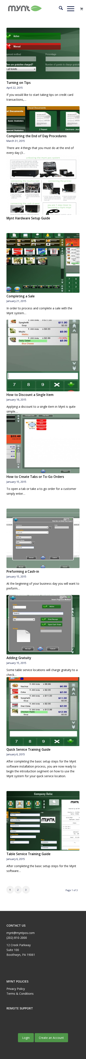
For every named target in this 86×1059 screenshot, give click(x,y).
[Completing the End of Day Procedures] (43, 119)
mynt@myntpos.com (20, 933)
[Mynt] (35, 8)
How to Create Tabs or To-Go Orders (35, 477)
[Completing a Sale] (43, 263)
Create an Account (51, 1038)
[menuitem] (59, 8)
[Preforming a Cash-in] (43, 538)
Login (26, 1038)
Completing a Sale (20, 296)
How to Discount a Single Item (29, 395)
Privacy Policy (15, 989)
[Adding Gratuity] (43, 624)
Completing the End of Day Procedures (36, 136)
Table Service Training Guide (28, 854)
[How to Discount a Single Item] (43, 355)
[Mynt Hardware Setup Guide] (43, 185)
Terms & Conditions (20, 994)
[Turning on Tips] (43, 53)
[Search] (59, 8)
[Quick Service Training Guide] (43, 711)
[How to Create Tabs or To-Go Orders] (43, 443)
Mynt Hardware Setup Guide (28, 218)
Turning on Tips (18, 82)
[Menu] (68, 8)
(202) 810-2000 (16, 938)
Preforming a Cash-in (22, 571)
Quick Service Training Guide (28, 749)
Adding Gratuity (18, 658)
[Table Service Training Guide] (43, 821)
